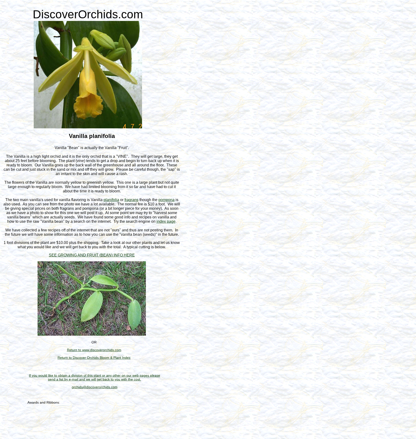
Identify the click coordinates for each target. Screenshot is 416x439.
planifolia (111, 200)
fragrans (131, 200)
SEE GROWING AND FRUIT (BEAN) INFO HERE (92, 255)
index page (166, 221)
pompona (166, 200)
